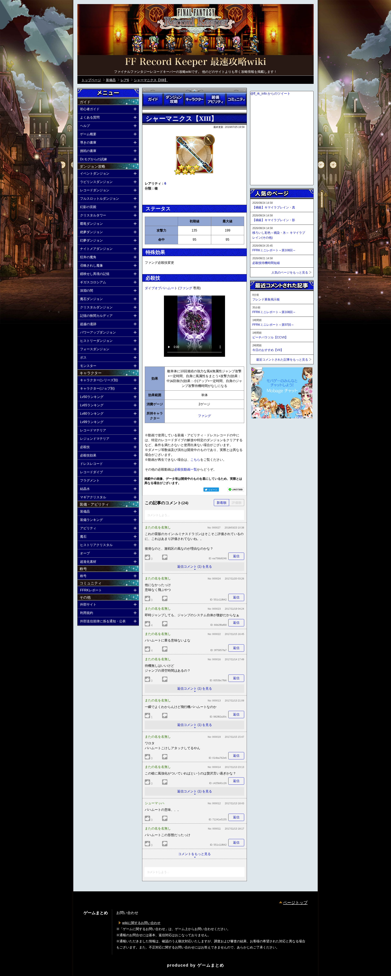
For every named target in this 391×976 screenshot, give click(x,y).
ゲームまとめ (210, 965)
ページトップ (295, 902)
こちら (195, 459)
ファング (186, 288)
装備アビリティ (215, 99)
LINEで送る (235, 489)
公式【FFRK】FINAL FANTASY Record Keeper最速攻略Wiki (195, 62)
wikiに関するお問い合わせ (141, 923)
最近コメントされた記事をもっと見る (282, 359)
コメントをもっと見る (194, 854)
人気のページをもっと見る (289, 272)
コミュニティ (236, 99)
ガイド (152, 99)
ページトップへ (260, 429)
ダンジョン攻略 (173, 99)
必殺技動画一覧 (185, 469)
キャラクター (194, 99)
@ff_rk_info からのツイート (270, 93)
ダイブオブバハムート (161, 288)
